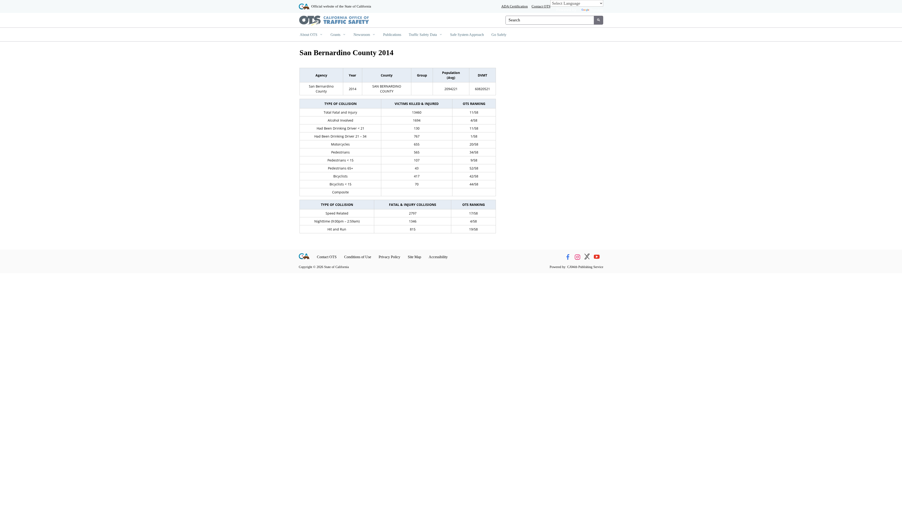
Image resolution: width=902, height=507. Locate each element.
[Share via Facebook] (568, 257)
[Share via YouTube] (597, 257)
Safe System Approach (467, 35)
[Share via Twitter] (587, 257)
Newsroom (362, 35)
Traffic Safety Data (423, 35)
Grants (335, 35)
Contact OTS (541, 6)
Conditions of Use (357, 257)
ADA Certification (514, 6)
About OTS (309, 35)
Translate (596, 10)
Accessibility (438, 257)
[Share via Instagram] (577, 257)
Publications (392, 35)
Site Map (414, 257)
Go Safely (498, 35)
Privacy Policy (389, 257)
